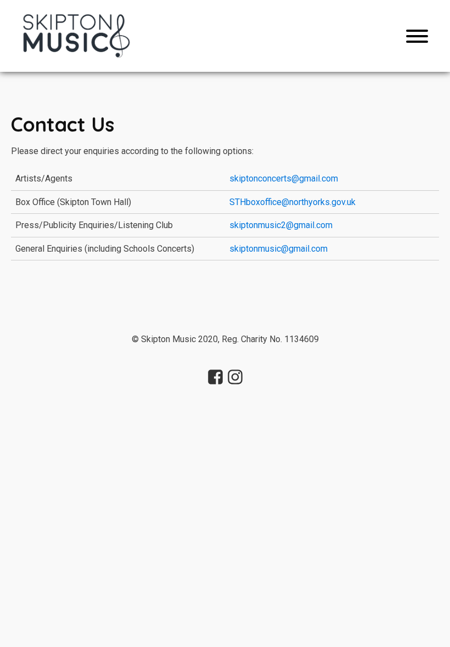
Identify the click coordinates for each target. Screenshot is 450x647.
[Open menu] (417, 36)
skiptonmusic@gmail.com (278, 248)
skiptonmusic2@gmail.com (281, 225)
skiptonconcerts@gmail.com (283, 178)
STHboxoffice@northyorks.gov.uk (292, 202)
